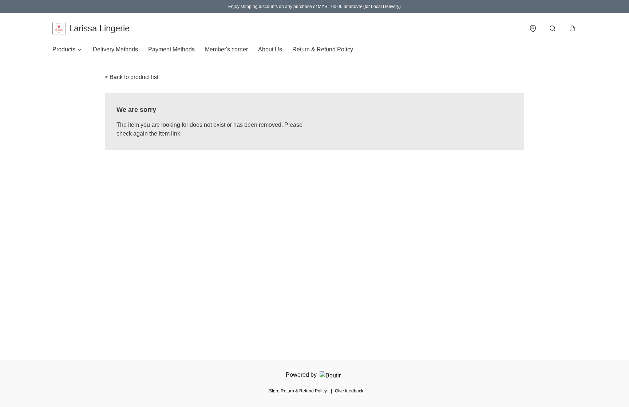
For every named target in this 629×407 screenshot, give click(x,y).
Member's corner (226, 49)
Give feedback (349, 391)
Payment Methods (171, 49)
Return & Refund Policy (322, 49)
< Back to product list (131, 77)
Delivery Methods (115, 49)
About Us (270, 49)
